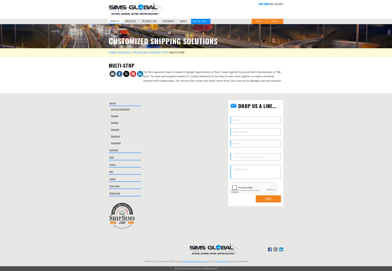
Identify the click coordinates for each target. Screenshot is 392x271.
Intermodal (115, 129)
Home (112, 52)
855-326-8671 (276, 4)
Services (124, 52)
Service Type (159, 52)
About (111, 157)
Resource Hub (114, 193)
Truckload (140, 52)
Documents (113, 149)
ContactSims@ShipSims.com (195, 261)
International (116, 142)
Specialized (115, 136)
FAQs (111, 171)
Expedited (114, 122)
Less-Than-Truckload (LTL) (120, 109)
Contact (112, 178)
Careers (112, 164)
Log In (259, 21)
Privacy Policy (114, 185)
